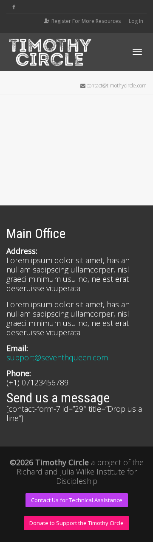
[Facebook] (14, 7)
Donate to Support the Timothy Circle (76, 523)
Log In (136, 21)
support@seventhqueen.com (57, 357)
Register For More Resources (86, 21)
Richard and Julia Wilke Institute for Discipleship (77, 476)
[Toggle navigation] (137, 52)
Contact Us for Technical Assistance (76, 500)
